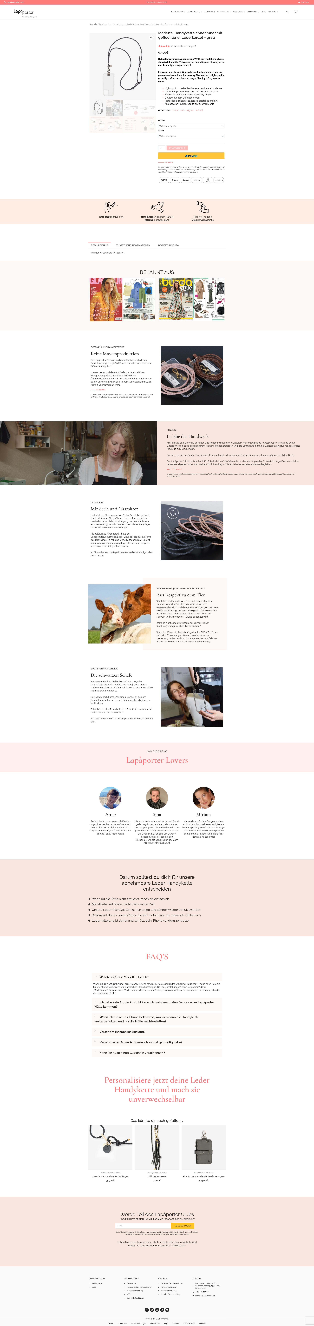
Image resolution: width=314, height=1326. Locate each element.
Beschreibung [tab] (99, 245)
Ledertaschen (223, 12)
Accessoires (238, 12)
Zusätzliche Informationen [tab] (133, 245)
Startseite (93, 24)
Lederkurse (252, 12)
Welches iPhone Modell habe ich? (124, 977)
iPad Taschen (210, 12)
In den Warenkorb (177, 148)
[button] (287, 12)
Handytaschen (177, 12)
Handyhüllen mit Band (122, 24)
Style (161, 130)
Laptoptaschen (194, 12)
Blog (264, 12)
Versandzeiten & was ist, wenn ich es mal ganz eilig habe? (141, 1042)
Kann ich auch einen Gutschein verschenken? (132, 1053)
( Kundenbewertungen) (183, 46)
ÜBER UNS (271, 12)
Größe (161, 120)
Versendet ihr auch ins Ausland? (122, 1032)
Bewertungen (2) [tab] (168, 245)
